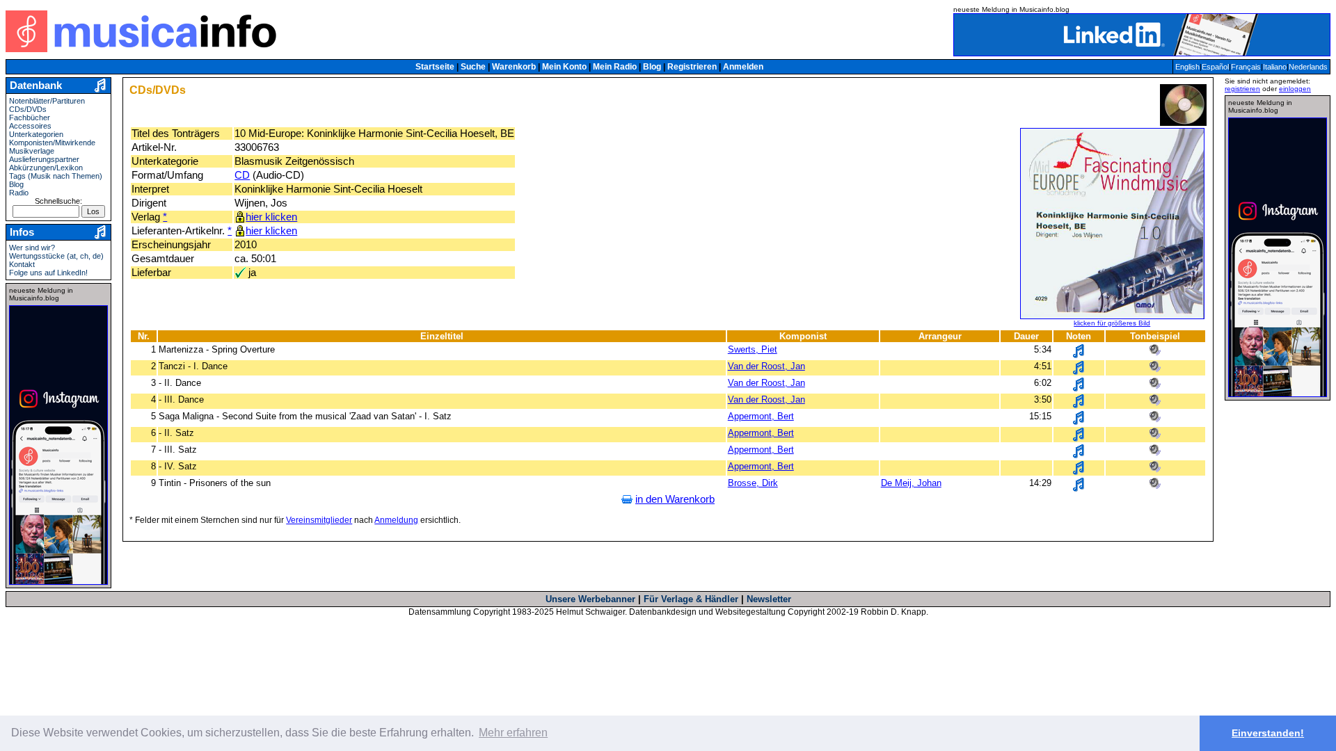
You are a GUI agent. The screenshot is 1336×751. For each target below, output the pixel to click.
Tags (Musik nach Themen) (55, 176)
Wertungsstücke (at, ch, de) (56, 256)
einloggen (1295, 88)
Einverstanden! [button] (1268, 732)
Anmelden (743, 67)
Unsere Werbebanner (590, 599)
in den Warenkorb (675, 499)
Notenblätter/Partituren (47, 101)
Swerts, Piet (752, 349)
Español (1215, 67)
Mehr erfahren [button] (513, 732)
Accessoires (30, 126)
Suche (473, 67)
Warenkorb (514, 67)
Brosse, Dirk (753, 483)
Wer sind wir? (32, 247)
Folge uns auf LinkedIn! (48, 272)
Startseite (434, 67)
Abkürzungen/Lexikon (46, 167)
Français (1246, 67)
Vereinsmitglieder (319, 520)
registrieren (1242, 88)
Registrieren (692, 67)
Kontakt (22, 264)
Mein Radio (615, 67)
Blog (652, 67)
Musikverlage (31, 151)
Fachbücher (29, 117)
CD (242, 175)
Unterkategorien (36, 134)
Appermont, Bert (761, 416)
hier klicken (271, 217)
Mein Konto (564, 67)
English (1187, 67)
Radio (19, 192)
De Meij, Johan (911, 483)
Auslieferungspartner (44, 159)
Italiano (1275, 67)
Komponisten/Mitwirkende (52, 142)
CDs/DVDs (28, 109)
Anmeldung (396, 520)
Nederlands (1308, 67)
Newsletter (769, 599)
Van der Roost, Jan (766, 366)
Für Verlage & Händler (691, 599)
